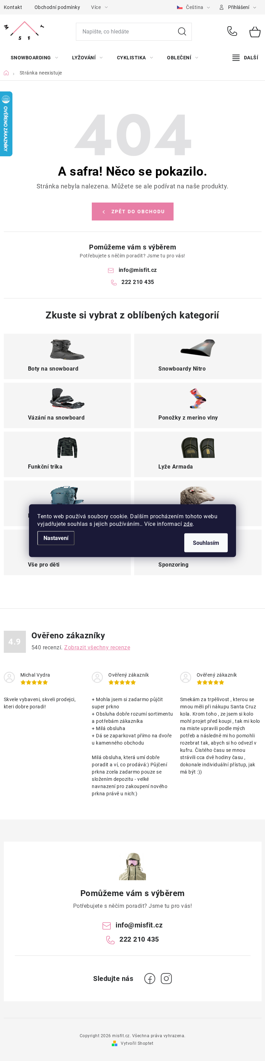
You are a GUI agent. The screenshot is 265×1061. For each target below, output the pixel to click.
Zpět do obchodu (138, 211)
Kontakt (13, 7)
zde (188, 523)
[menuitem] (34, 57)
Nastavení (55, 537)
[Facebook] (149, 978)
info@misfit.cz (138, 270)
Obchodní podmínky (57, 7)
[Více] (245, 57)
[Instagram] (166, 978)
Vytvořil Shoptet (137, 1043)
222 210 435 (233, 31)
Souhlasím (206, 542)
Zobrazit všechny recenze (97, 647)
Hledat (182, 32)
